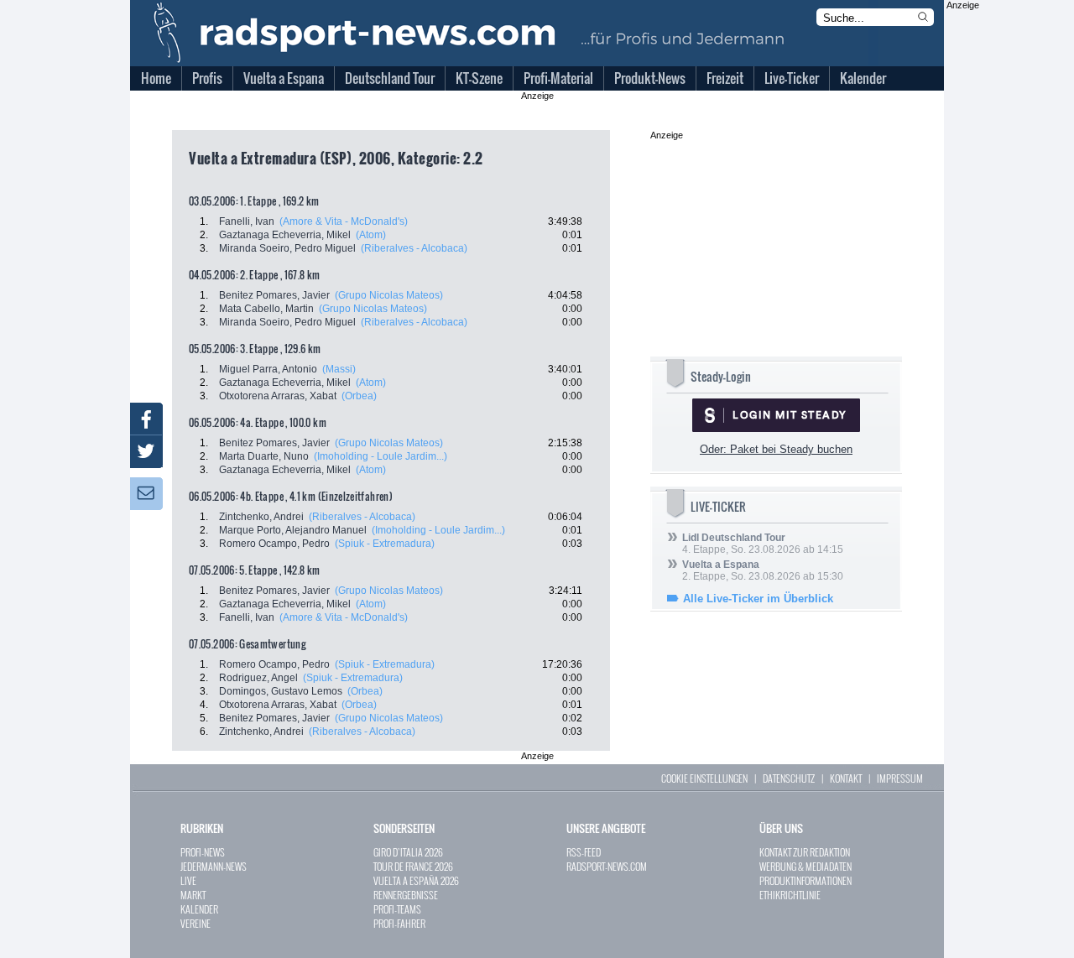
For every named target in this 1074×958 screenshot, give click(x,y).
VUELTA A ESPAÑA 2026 (416, 880)
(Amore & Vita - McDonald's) (343, 221)
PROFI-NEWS (202, 852)
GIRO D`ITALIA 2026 (408, 852)
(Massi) (339, 369)
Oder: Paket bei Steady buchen (776, 449)
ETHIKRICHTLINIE (790, 895)
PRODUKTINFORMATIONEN (805, 880)
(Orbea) (359, 396)
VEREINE (195, 923)
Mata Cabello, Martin (266, 309)
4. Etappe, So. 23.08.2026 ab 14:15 (762, 543)
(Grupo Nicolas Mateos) (389, 295)
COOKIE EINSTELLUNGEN (704, 778)
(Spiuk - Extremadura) (385, 543)
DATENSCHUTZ (789, 778)
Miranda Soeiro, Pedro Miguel (287, 248)
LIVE (188, 880)
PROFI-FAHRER (399, 923)
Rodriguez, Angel (258, 678)
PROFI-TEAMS (397, 909)
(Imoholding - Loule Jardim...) (380, 456)
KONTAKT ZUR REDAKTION (804, 852)
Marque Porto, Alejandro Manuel (293, 530)
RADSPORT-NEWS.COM (606, 866)
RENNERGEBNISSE (405, 895)
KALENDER (199, 909)
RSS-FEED (583, 852)
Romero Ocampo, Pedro (274, 543)
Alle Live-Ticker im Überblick (758, 598)
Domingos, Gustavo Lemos (280, 691)
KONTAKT (846, 778)
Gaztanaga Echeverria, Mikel (285, 235)
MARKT (193, 895)
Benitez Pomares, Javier (274, 295)
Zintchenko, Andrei (261, 517)
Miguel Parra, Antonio (268, 369)
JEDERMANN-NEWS (213, 866)
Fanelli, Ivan (246, 221)
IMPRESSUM (900, 778)
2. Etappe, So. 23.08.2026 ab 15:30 (762, 570)
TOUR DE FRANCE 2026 (413, 866)
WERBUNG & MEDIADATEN (805, 866)
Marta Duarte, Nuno (264, 456)
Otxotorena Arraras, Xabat (277, 396)
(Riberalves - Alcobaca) (414, 248)
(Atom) (371, 235)
